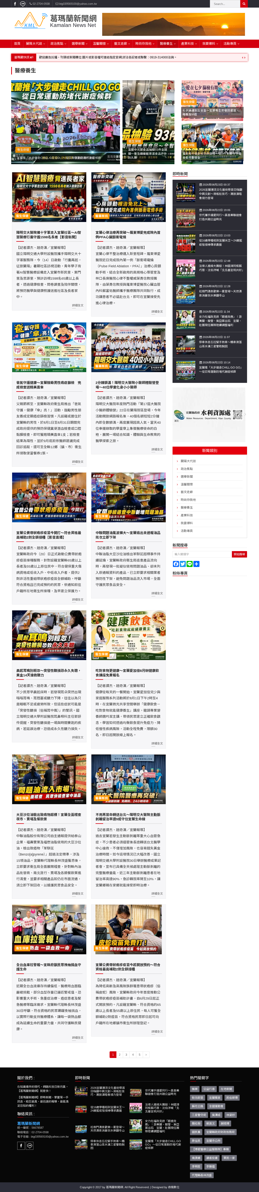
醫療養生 (166, 43)
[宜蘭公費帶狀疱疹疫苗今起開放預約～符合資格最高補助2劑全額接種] (128, 929)
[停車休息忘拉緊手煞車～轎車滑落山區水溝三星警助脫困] (185, 344)
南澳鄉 (196, 1158)
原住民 (196, 1140)
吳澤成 (216, 1115)
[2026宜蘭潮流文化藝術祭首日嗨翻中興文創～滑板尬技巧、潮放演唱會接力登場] (185, 192)
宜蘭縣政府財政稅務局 (220, 1132)
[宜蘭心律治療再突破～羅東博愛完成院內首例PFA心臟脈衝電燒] (128, 197)
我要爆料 (208, 43)
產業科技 (187, 43)
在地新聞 (226, 1089)
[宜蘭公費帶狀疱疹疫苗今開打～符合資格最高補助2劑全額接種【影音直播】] (49, 497)
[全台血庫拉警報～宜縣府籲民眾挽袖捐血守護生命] (49, 929)
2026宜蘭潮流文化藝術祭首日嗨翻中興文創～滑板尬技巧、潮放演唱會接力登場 (220, 194)
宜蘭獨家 (215, 1097)
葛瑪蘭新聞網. (115, 1187)
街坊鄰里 (197, 1097)
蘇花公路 (197, 1106)
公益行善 (209, 1089)
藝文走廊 (120, 43)
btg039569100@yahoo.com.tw (77, 3)
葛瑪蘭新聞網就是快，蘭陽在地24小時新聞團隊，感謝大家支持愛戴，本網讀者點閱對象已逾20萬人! (106, 57)
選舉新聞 (78, 43)
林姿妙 (230, 1115)
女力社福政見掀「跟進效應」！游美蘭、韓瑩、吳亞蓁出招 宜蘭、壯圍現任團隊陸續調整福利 (220, 321)
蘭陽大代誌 (34, 43)
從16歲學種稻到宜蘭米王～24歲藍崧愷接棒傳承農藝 (107, 1109)
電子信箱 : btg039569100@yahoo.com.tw (43, 1136)
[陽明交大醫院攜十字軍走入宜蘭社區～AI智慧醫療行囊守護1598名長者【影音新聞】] (49, 197)
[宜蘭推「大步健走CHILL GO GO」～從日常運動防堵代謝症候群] (185, 370)
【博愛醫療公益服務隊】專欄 (210, 1149)
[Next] (146, 1054)
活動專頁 (230, 43)
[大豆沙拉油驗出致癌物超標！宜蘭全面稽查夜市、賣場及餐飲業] (49, 779)
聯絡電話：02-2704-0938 (33, 1132)
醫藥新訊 (101, 216)
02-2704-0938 (41, 3)
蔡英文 (210, 1123)
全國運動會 (216, 1106)
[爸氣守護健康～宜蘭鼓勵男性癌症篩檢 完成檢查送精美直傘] (49, 347)
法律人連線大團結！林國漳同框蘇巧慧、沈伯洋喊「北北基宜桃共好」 (162, 1108)
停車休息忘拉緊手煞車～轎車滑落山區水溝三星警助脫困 (107, 1144)
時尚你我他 (143, 43)
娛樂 (195, 1089)
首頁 (17, 43)
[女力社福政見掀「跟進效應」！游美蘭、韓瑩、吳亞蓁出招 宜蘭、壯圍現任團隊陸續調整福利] (185, 319)
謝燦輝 (225, 1123)
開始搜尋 (239, 554)
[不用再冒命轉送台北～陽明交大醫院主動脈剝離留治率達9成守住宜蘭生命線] (128, 779)
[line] (23, 4)
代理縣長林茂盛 (202, 1175)
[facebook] (15, 4)
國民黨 (196, 1132)
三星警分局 (199, 1115)
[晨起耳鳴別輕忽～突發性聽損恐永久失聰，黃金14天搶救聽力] (49, 635)
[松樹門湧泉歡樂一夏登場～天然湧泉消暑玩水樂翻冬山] (185, 294)
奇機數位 (173, 1187)
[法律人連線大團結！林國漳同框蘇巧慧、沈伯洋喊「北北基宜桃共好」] (185, 268)
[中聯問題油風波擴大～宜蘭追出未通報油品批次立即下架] (128, 497)
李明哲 (196, 1166)
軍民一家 (229, 1158)
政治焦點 (56, 43)
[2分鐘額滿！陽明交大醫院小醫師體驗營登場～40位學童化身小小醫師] (128, 347)
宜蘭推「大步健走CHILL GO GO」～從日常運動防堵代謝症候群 (163, 1144)
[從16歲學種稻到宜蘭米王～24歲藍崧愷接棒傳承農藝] (185, 243)
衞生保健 (22, 216)
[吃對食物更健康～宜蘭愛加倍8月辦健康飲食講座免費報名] (128, 635)
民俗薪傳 (232, 1097)
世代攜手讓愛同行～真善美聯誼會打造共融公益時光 (162, 1092)
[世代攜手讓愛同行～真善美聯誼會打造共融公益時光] (185, 217)
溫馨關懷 (99, 43)
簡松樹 (196, 1123)
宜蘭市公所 (213, 1140)
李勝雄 (210, 1166)
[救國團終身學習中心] (210, 414)
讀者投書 (212, 1158)
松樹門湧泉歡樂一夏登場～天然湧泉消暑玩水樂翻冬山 (107, 1128)
